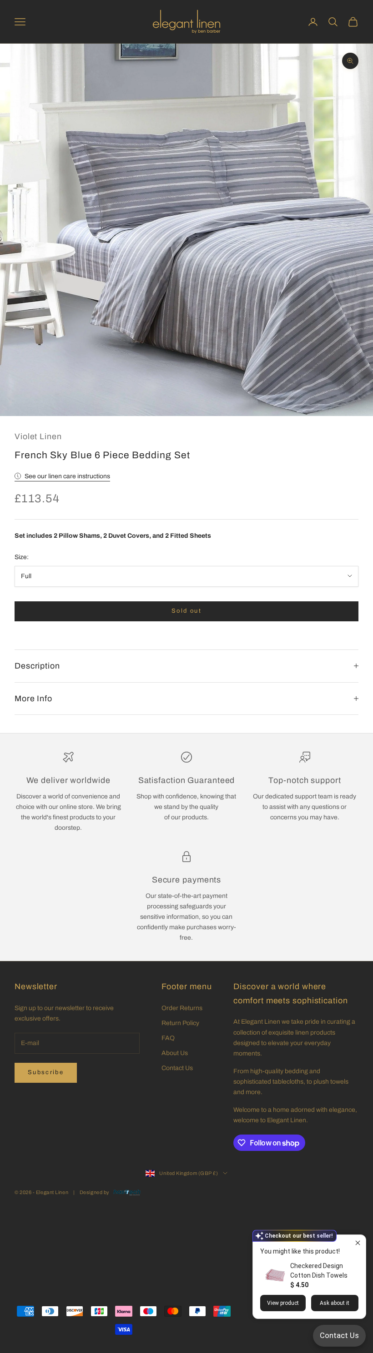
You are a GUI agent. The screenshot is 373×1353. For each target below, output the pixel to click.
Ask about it (334, 1303)
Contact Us (177, 1068)
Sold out (186, 611)
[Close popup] (358, 1243)
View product (283, 1303)
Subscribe (46, 1072)
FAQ (168, 1038)
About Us (174, 1053)
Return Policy (180, 1023)
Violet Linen (38, 436)
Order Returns (181, 1008)
